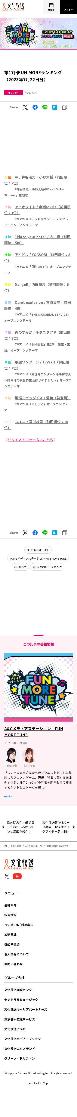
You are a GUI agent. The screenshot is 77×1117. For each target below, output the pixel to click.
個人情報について (16, 954)
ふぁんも (21, 567)
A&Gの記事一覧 (34, 846)
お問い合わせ (13, 964)
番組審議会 (12, 944)
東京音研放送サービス (19, 1019)
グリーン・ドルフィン (19, 1058)
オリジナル (13, 92)
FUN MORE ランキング (48, 567)
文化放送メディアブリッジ (22, 1039)
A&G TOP (16, 846)
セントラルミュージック (21, 999)
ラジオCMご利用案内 (18, 925)
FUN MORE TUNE (38, 550)
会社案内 (10, 905)
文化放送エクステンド (19, 1048)
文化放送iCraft (15, 1029)
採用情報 (10, 915)
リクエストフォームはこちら (30, 439)
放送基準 (10, 934)
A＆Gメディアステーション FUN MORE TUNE (39, 558)
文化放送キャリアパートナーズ (25, 1009)
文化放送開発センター (19, 990)
